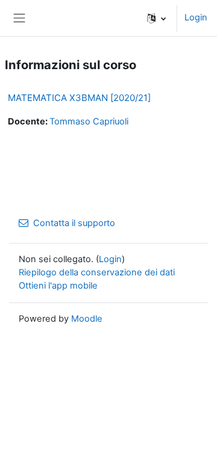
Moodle (86, 318)
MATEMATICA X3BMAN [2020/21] (79, 97)
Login (195, 17)
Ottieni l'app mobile (58, 285)
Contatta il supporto (74, 223)
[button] (156, 18)
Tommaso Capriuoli (88, 121)
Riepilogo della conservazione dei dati (97, 272)
